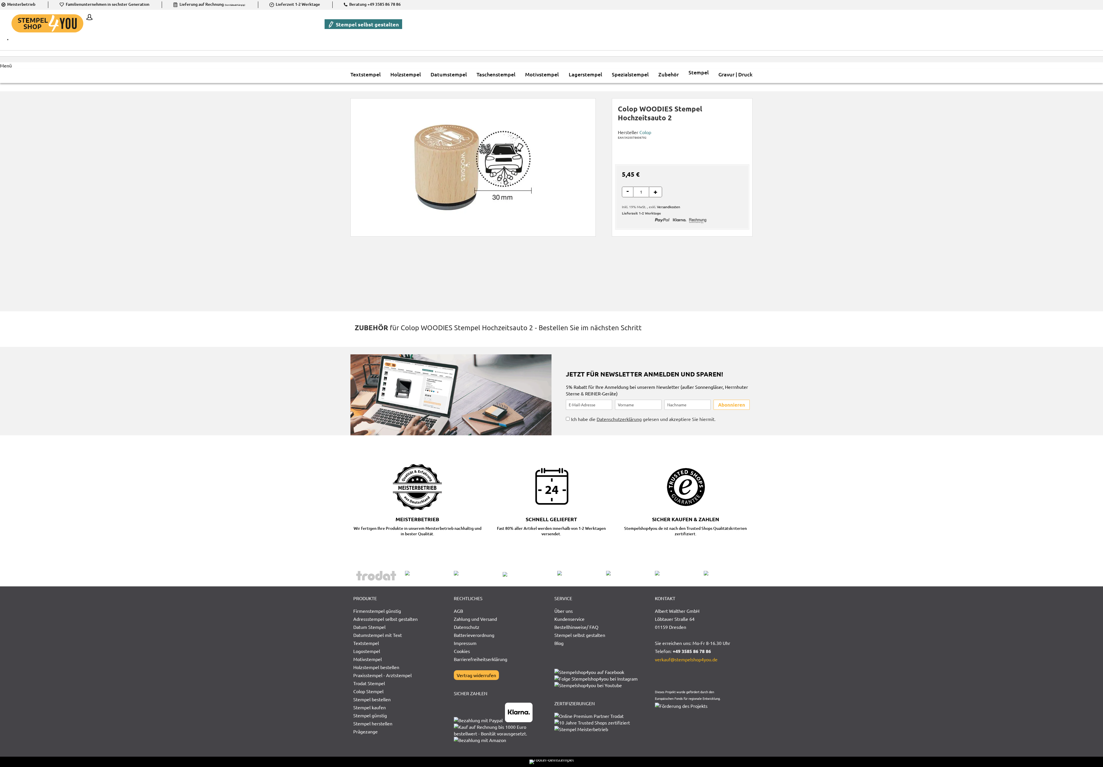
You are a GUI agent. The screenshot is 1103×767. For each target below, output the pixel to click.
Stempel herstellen (372, 723)
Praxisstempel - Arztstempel (382, 675)
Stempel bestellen (372, 699)
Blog (559, 643)
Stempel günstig (370, 715)
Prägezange (365, 731)
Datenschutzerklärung (619, 419)
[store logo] (47, 23)
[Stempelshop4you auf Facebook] (589, 672)
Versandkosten (668, 206)
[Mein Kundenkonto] (87, 18)
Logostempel (366, 651)
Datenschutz (466, 627)
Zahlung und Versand (475, 619)
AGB (458, 611)
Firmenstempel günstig (377, 611)
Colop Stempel (368, 691)
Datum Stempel (369, 627)
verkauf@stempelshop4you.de (686, 659)
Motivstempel (367, 659)
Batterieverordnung (474, 635)
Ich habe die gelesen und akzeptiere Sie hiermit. (643, 419)
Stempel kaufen (369, 707)
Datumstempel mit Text (377, 635)
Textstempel (366, 643)
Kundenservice (569, 619)
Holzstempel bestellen (376, 667)
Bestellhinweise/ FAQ (576, 627)
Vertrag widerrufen (476, 675)
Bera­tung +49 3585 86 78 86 (374, 4)
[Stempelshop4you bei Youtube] (588, 685)
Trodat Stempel (369, 683)
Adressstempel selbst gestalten (385, 619)
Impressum (465, 643)
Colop (645, 132)
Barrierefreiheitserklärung (480, 659)
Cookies (462, 651)
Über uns (563, 611)
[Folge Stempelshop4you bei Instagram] (596, 678)
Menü (6, 65)
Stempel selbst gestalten (367, 24)
